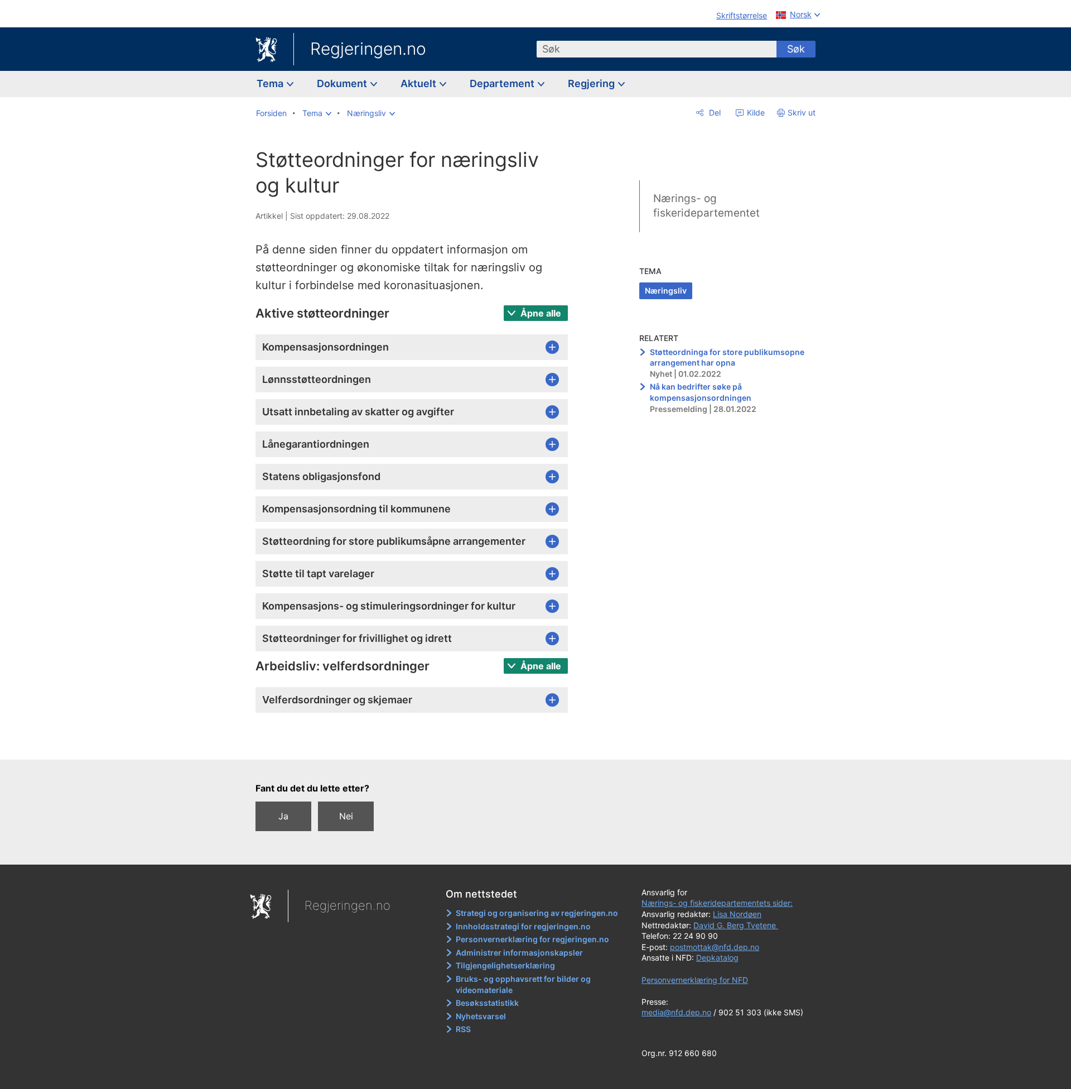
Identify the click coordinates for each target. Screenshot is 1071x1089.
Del (714, 112)
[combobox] (656, 49)
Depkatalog (717, 957)
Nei (346, 816)
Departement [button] (503, 83)
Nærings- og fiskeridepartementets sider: (717, 903)
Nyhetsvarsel (481, 1016)
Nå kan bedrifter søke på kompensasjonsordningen (700, 392)
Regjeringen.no (368, 49)
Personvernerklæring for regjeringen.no (532, 939)
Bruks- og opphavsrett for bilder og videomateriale (523, 984)
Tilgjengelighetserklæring (505, 965)
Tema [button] (271, 83)
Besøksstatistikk (487, 1003)
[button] (316, 113)
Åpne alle (539, 313)
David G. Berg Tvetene (735, 925)
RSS (463, 1029)
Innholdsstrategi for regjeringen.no (523, 926)
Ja (283, 816)
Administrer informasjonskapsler (519, 952)
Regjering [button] (592, 83)
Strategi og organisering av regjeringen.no (537, 913)
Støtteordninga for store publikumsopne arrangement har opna (727, 357)
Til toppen (417, 743)
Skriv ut (802, 112)
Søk (796, 49)
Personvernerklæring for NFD (694, 980)
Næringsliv (666, 290)
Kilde (755, 112)
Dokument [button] (343, 83)
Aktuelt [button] (419, 83)
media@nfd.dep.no (676, 1012)
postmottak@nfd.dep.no (714, 947)
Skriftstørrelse (741, 15)
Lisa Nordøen (737, 914)
